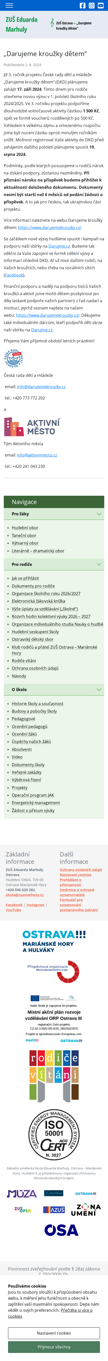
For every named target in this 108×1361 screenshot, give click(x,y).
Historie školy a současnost (38, 703)
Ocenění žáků (24, 734)
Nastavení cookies (75, 874)
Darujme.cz (59, 246)
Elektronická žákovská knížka (38, 601)
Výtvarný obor (25, 543)
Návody (19, 676)
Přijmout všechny (54, 1347)
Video (17, 757)
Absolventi (22, 749)
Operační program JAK (33, 795)
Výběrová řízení (26, 780)
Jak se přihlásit (25, 578)
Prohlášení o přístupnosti (70, 882)
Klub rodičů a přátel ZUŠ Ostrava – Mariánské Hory (54, 650)
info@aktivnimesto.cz (37, 455)
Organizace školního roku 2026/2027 (46, 593)
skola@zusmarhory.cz (25, 894)
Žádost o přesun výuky (33, 810)
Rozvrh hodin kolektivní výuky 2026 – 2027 (51, 616)
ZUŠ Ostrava (64, 23)
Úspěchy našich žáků (31, 741)
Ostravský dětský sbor (32, 639)
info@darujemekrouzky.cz (41, 386)
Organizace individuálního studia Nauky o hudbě (57, 624)
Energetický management (36, 802)
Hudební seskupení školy (35, 631)
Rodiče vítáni (24, 660)
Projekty (19, 787)
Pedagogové (23, 718)
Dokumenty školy (28, 764)
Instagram (35, 904)
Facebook (14, 275)
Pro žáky (20, 514)
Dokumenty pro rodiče (33, 586)
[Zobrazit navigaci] (9, 5)
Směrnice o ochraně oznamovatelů (77, 892)
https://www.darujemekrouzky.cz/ (49, 227)
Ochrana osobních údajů (35, 668)
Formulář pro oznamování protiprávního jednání (79, 904)
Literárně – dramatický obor (38, 551)
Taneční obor (24, 535)
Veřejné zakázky (26, 772)
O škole (19, 689)
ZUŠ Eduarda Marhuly (21, 24)
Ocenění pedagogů (29, 726)
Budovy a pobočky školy (34, 711)
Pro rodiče (22, 564)
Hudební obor (25, 527)
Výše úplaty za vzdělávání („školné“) (45, 609)
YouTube (13, 910)
